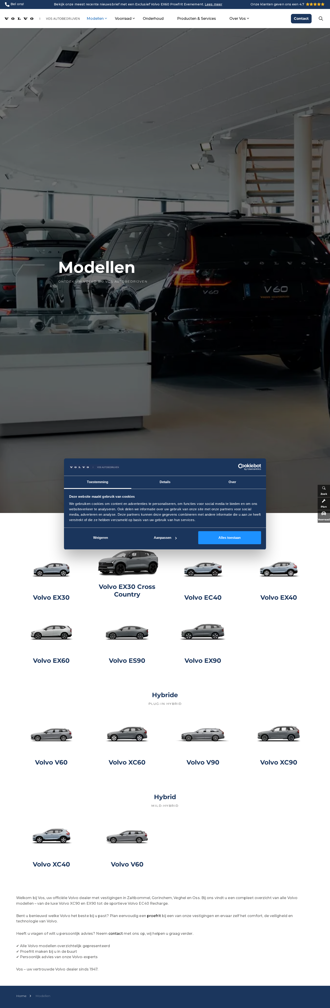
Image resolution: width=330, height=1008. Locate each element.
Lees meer (213, 4)
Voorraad (123, 18)
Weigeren (100, 537)
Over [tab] (232, 482)
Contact (301, 18)
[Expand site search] (320, 18)
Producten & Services (196, 18)
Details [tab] (165, 482)
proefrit (154, 916)
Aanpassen (162, 537)
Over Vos (237, 18)
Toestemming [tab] (97, 482)
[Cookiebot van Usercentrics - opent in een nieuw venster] (241, 467)
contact (116, 933)
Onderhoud (153, 18)
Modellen (95, 18)
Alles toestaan (229, 537)
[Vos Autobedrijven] (41, 18)
